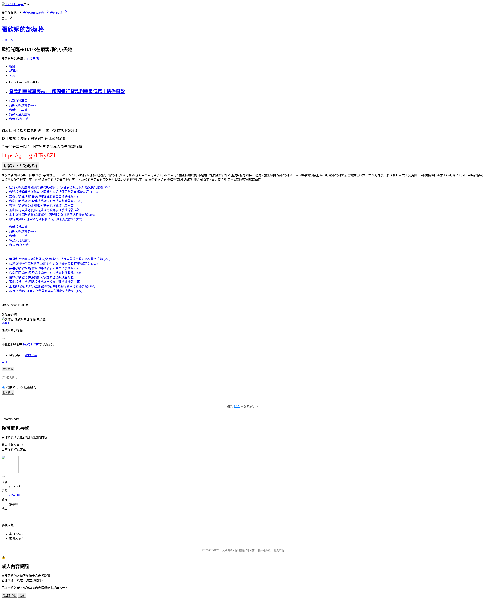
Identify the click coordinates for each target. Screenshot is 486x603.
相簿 (12, 66)
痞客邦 (27, 344)
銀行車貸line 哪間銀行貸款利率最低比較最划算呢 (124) (45, 219)
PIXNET (214, 550)
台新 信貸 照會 (19, 119)
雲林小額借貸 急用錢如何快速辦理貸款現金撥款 (41, 205)
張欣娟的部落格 (23, 29)
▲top (5, 361)
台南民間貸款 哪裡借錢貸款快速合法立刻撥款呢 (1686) (45, 201)
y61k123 (7, 323)
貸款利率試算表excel (23, 105)
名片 (12, 75)
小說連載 (31, 355)
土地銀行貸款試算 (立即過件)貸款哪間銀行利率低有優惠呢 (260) (52, 214)
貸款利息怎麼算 (19, 114)
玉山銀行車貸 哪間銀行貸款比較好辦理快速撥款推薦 (44, 210)
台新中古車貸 (18, 109)
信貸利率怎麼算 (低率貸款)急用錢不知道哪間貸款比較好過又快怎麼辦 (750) (59, 187)
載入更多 (8, 369)
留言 (36, 344)
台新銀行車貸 (18, 100)
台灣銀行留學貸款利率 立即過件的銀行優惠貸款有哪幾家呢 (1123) (53, 191)
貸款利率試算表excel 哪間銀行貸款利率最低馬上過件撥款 (67, 91)
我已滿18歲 (9, 595)
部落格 (13, 71)
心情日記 (33, 58)
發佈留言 (8, 392)
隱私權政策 (264, 550)
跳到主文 (8, 40)
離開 (21, 595)
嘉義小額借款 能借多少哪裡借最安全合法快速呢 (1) (43, 196)
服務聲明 (279, 550)
